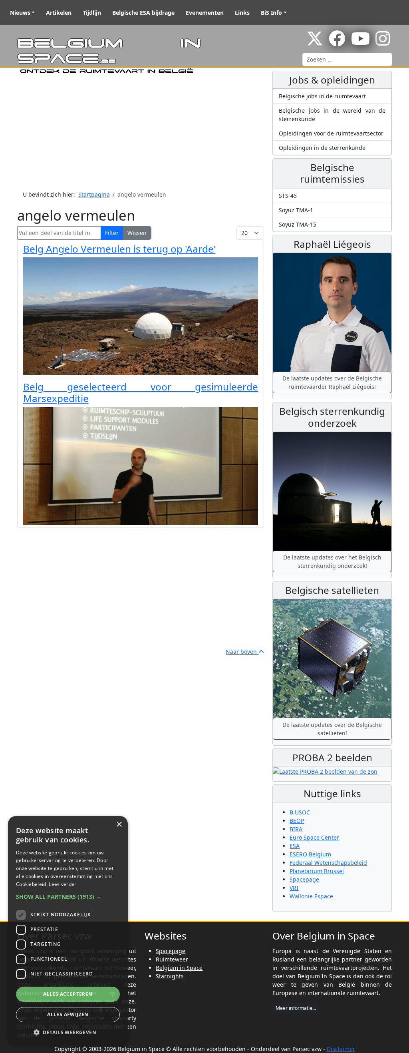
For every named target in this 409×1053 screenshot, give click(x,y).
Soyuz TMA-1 (296, 210)
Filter (112, 233)
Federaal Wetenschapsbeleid (328, 862)
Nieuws (20, 12)
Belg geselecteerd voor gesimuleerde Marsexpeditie (140, 392)
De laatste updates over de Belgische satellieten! (332, 729)
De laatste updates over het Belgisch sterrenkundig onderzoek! (332, 561)
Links (242, 12)
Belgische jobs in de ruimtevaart (322, 96)
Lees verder (62, 884)
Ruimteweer (172, 959)
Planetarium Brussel (317, 871)
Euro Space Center (314, 837)
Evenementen (205, 12)
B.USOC (300, 812)
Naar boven (242, 651)
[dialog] (68, 930)
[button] (68, 896)
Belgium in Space (179, 967)
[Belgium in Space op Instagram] (382, 42)
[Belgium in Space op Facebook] (337, 42)
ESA (295, 846)
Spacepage (304, 879)
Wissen (137, 233)
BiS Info (271, 12)
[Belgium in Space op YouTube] (360, 42)
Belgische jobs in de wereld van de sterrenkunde (332, 115)
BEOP (297, 820)
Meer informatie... (296, 1008)
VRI (294, 888)
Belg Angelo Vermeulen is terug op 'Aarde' (119, 248)
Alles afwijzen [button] (68, 1014)
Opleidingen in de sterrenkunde (322, 147)
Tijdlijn (92, 12)
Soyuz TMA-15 (297, 224)
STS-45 (288, 195)
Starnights (170, 976)
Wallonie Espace (311, 896)
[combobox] (347, 59)
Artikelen (58, 12)
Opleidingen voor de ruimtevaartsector (331, 133)
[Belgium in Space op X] (314, 42)
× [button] (119, 825)
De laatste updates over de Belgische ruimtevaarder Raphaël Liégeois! (332, 382)
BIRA (296, 829)
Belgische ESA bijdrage (143, 12)
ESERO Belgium (310, 854)
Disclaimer (341, 1049)
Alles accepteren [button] (67, 994)
